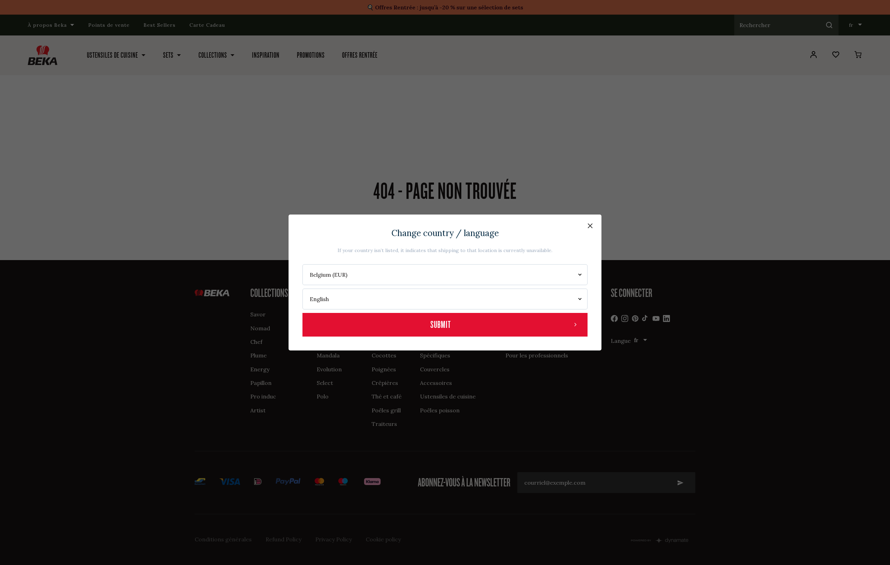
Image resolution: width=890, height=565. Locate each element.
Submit (440, 324)
